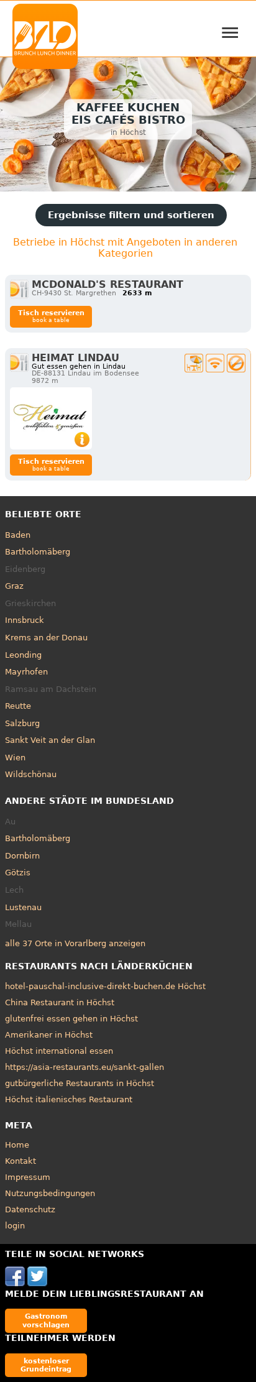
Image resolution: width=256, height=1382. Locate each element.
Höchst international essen (59, 1051)
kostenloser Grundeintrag (46, 1365)
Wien (15, 757)
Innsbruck (24, 620)
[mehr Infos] (51, 418)
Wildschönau (31, 774)
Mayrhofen (26, 671)
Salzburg (22, 723)
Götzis (17, 872)
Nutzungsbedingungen (50, 1193)
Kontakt (20, 1161)
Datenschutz (30, 1209)
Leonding (23, 655)
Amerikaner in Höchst (49, 1034)
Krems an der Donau (46, 637)
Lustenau (23, 907)
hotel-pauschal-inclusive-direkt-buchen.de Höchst (105, 986)
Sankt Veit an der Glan (50, 740)
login (15, 1225)
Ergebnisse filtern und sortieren (131, 215)
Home (17, 1144)
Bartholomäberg (37, 551)
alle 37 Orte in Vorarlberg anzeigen (75, 943)
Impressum (27, 1177)
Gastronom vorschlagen (46, 1320)
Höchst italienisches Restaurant (68, 1099)
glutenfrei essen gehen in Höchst (71, 1018)
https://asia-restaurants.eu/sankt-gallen (84, 1067)
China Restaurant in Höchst (59, 1002)
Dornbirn (22, 855)
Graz (14, 586)
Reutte (18, 706)
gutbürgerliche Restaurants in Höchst (79, 1083)
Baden (17, 535)
